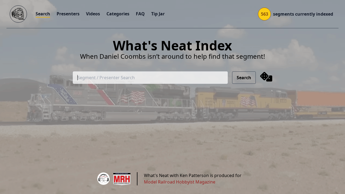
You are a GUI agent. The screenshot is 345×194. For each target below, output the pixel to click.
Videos (93, 14)
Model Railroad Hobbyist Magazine (179, 182)
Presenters (68, 14)
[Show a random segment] (266, 77)
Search (43, 14)
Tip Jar (158, 14)
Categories (117, 14)
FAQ (140, 14)
